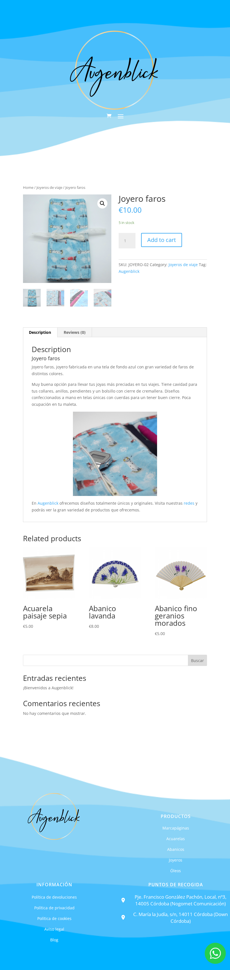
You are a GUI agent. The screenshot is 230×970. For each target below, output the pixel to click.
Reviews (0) (75, 332)
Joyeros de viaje (49, 187)
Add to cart (161, 240)
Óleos (175, 870)
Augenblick (129, 271)
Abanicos (175, 849)
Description (40, 332)
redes (189, 503)
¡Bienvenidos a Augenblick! (48, 687)
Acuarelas (175, 838)
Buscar (197, 660)
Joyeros (175, 860)
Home (28, 187)
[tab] (40, 332)
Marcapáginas (175, 828)
